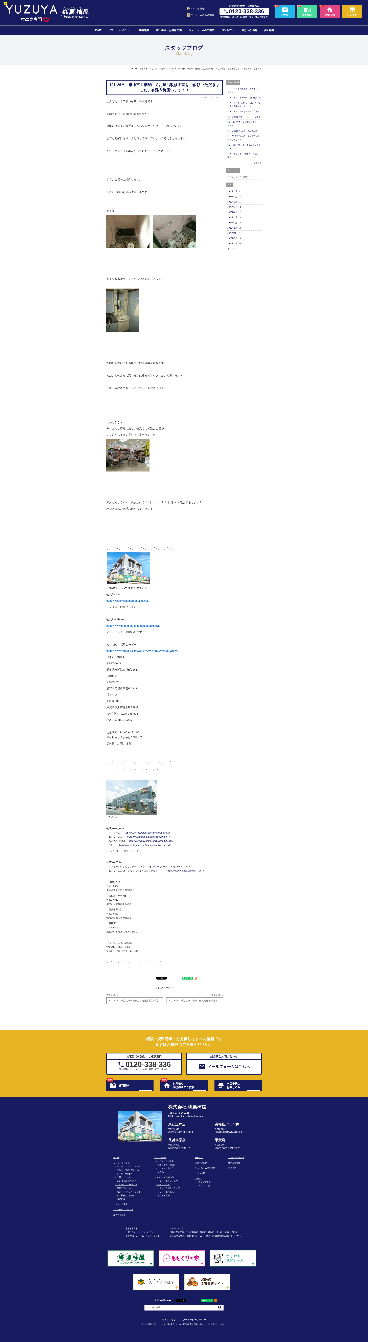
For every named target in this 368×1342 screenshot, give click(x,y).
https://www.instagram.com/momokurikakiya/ (147, 833)
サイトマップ (169, 1319)
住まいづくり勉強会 (167, 1165)
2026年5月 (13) (234, 207)
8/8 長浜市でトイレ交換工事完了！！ (241, 124)
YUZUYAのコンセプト (123, 1209)
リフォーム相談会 (166, 1161)
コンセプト (228, 30)
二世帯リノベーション (127, 1184)
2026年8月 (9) (233, 191)
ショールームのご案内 (202, 30)
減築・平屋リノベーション (129, 1192)
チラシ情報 (200, 1173)
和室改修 (121, 1199)
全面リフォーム (124, 1177)
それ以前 (231, 248)
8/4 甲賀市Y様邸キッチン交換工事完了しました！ (243, 138)
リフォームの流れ (166, 1192)
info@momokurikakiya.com (189, 1116)
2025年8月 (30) (234, 243)
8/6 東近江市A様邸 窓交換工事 (242, 131)
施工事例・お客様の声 (169, 30)
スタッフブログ (234, 177)
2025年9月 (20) (234, 238)
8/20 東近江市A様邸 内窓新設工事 (244, 97)
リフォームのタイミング (169, 1188)
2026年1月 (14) (234, 228)
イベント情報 (198, 8)
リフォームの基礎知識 (202, 15)
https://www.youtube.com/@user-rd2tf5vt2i (169, 866)
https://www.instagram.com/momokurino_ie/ (149, 837)
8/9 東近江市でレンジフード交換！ (243, 117)
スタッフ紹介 (201, 1163)
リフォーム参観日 (166, 1168)
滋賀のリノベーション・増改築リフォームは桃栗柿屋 (168, 1324)
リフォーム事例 (120, 1204)
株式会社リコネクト (218, 1324)
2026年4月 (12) (234, 212)
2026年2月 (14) (234, 223)
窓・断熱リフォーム (126, 1195)
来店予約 (232, 1168)
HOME (98, 30)
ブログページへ (164, 987)
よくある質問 (164, 1195)
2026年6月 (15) (234, 202)
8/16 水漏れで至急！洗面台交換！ (243, 111)
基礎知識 (144, 30)
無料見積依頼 (234, 1163)
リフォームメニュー (120, 30)
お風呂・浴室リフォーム (128, 1170)
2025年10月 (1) (234, 233)
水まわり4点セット (125, 1174)
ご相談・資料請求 (236, 1157)
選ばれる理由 (249, 30)
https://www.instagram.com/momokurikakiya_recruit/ (144, 845)
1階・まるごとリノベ (126, 1181)
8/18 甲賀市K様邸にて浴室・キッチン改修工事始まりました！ (244, 104)
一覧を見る (257, 163)
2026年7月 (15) (234, 196)
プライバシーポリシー (194, 1319)
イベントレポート (206, 1186)
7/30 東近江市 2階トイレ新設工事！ (243, 155)
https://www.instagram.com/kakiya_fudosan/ (151, 841)
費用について (164, 1184)
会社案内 (269, 30)
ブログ (198, 1178)
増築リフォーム (124, 1188)
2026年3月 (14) (234, 217)
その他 (161, 1172)
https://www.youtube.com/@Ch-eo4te (186, 870)
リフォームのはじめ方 (168, 1181)
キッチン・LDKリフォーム (129, 1166)
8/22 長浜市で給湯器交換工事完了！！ (242, 90)
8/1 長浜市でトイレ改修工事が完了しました (243, 147)
